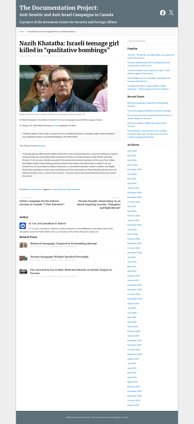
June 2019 (132, 368)
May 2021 (131, 266)
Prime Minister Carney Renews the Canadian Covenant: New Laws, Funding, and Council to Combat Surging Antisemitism (147, 133)
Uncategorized (34, 189)
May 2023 (131, 206)
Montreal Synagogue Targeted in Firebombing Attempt (63, 243)
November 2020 (134, 289)
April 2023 (131, 211)
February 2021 (133, 275)
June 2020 (132, 312)
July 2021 (131, 257)
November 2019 (134, 345)
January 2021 (133, 280)
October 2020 (133, 294)
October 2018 (133, 400)
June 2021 (132, 262)
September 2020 (134, 298)
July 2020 (131, 308)
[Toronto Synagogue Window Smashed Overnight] (23, 259)
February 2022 (133, 239)
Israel (54, 189)
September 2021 (134, 252)
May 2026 (131, 155)
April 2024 (131, 183)
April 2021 (131, 271)
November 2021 (134, 243)
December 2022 (134, 225)
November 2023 (134, 197)
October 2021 (133, 248)
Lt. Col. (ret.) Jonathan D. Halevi (43, 56)
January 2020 (133, 335)
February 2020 (133, 331)
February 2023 (133, 215)
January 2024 (133, 188)
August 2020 (133, 303)
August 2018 (133, 405)
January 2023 (133, 220)
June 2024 (132, 174)
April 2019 (131, 377)
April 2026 (131, 160)
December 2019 (134, 340)
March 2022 (132, 234)
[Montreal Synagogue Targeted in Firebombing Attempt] (23, 246)
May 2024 (131, 178)
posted (55, 125)
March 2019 (132, 382)
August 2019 (133, 359)
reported (41, 145)
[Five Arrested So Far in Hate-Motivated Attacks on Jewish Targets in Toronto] (23, 272)
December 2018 (134, 391)
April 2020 (131, 322)
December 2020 (134, 285)
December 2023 (134, 192)
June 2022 (132, 229)
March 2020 (132, 326)
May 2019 (131, 372)
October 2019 (133, 349)
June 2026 (132, 151)
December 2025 (134, 169)
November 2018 (134, 396)
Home (21, 31)
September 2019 (134, 354)
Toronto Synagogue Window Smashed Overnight (59, 256)
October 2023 (133, 202)
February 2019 (133, 386)
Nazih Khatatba (73, 189)
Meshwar (61, 120)
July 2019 (131, 363)
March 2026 (132, 165)
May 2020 (131, 317)
